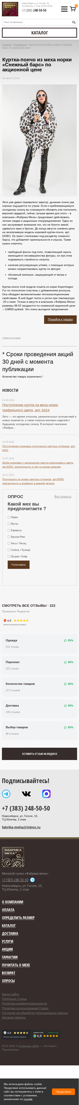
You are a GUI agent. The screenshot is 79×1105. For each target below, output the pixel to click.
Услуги (7, 941)
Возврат (8, 973)
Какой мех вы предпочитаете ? (27, 506)
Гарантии (10, 957)
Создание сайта (29, 1046)
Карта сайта (10, 994)
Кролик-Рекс (18, 536)
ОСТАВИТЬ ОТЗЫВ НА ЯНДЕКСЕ (39, 754)
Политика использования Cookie (25, 1008)
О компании (20, 44)
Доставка (10, 934)
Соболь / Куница (20, 549)
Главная (6, 44)
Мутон (14, 523)
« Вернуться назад (11, 338)
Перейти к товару (60, 319)
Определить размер (18, 918)
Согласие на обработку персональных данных (35, 1013)
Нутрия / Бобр (19, 556)
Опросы (8, 981)
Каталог (9, 926)
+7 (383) (34, 10)
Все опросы (62, 496)
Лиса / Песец (18, 543)
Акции (7, 949)
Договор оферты (14, 1017)
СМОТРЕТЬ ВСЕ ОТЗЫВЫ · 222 (28, 606)
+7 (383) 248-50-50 (26, 808)
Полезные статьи (14, 999)
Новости (10, 390)
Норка (14, 517)
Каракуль (16, 530)
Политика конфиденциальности (24, 1003)
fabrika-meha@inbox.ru (21, 827)
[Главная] (10, 9)
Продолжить (63, 1091)
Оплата (8, 910)
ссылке (28, 1099)
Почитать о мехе (16, 965)
